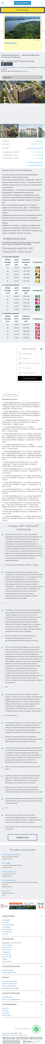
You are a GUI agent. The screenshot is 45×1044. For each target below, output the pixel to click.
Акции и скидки (7, 970)
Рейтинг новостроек (9, 986)
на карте (5, 934)
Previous (2, 33)
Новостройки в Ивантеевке (30, 55)
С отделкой (6, 952)
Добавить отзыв (22, 837)
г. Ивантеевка (21, 67)
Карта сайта (6, 1015)
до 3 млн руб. (7, 957)
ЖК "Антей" (6, 863)
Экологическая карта (9, 981)
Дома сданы (39, 141)
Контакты (5, 1008)
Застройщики (7, 997)
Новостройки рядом (30, 378)
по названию (7, 932)
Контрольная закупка (10, 984)
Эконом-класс (7, 947)
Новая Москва (7, 929)
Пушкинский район (9, 67)
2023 (19, 943)
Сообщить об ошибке (35, 165)
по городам (6, 920)
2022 (15, 943)
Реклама (5, 1010)
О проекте (6, 1013)
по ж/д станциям (8, 925)
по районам (6, 927)
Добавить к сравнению (35, 162)
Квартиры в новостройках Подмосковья (14, 1035)
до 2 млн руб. (7, 954)
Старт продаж (7, 945)
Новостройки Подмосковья (10, 55)
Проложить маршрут (10, 394)
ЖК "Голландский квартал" (11, 855)
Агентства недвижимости (11, 999)
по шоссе (5, 922)
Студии (4, 959)
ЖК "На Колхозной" (9, 872)
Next (43, 33)
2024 (11, 943)
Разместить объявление (22, 1028)
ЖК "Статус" (6, 891)
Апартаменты (7, 961)
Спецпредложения (9, 972)
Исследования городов (10, 988)
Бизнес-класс (7, 950)
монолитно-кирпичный (35, 148)
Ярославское (25, 71)
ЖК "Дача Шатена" (9, 880)
